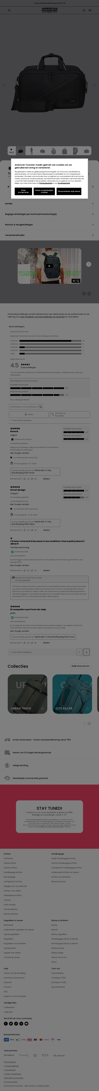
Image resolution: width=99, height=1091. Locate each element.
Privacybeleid (45, 183)
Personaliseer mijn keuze (69, 191)
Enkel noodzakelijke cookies (44, 191)
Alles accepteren (23, 191)
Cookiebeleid (64, 183)
